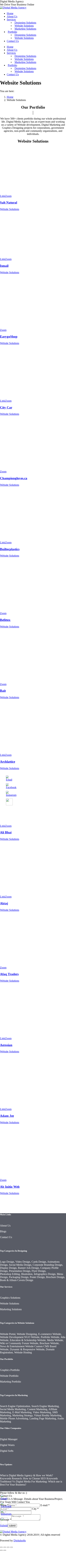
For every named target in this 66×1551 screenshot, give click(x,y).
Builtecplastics (9, 549)
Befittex (5, 620)
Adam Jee (7, 1116)
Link (2, 196)
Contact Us (6, 1237)
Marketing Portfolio (10, 1381)
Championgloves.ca (13, 478)
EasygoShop (8, 336)
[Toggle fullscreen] (8, 1547)
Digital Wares (7, 1445)
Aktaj (4, 903)
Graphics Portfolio (10, 1370)
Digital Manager (8, 1439)
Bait (3, 690)
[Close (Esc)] (1, 1547)
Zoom (8, 196)
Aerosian (6, 1045)
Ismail (4, 266)
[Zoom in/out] (11, 1547)
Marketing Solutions (11, 1309)
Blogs (3, 1231)
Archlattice (7, 761)
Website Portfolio (9, 1375)
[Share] (4, 1547)
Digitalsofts (20, 1540)
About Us (5, 1225)
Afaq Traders (9, 974)
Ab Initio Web (10, 1186)
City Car (6, 407)
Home (10, 96)
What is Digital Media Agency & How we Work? (26, 1475)
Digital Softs (6, 1450)
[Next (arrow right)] (4, 1550)
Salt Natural (8, 202)
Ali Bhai (6, 832)
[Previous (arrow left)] (1, 1550)
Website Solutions (9, 209)
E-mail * (45, 1505)
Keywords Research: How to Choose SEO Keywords (29, 1478)
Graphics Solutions (10, 1297)
